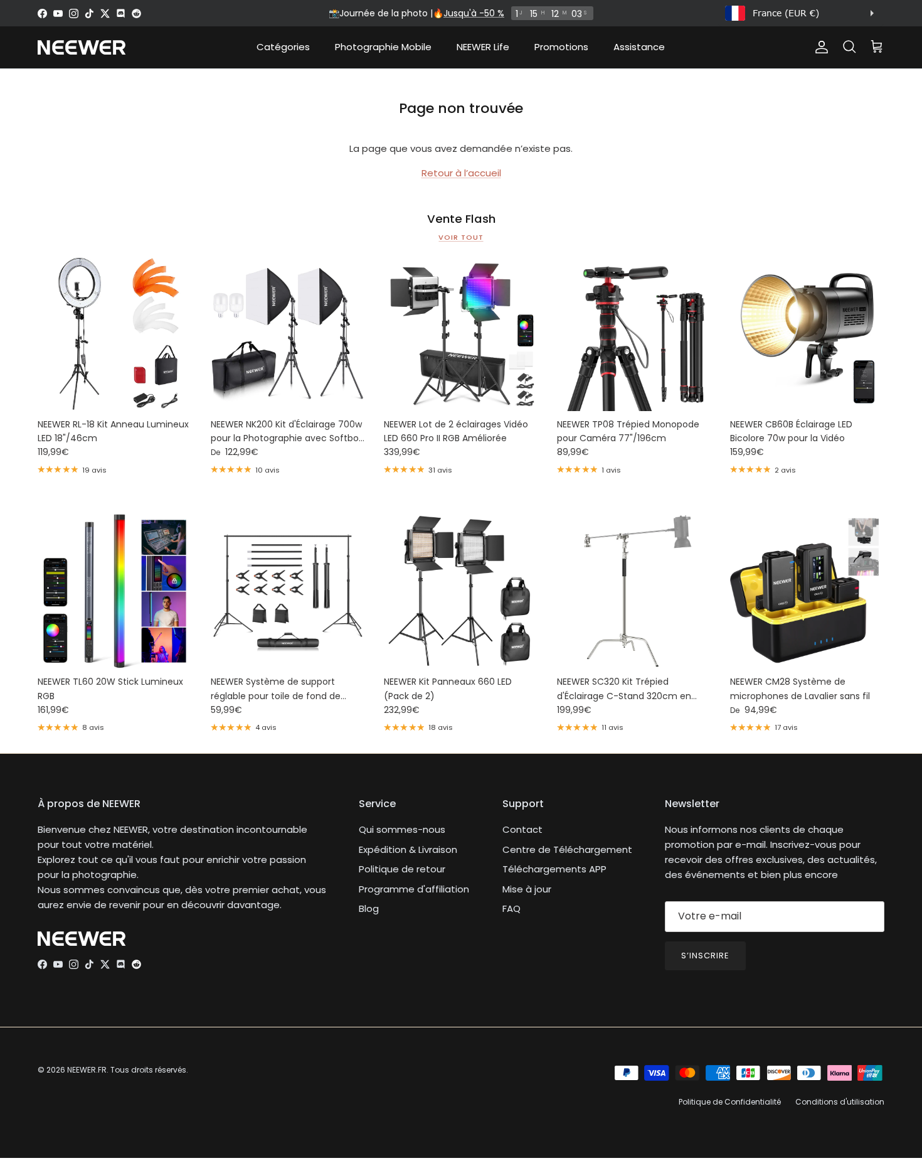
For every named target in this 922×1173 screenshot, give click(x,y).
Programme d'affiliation (414, 889)
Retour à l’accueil (461, 172)
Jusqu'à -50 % (473, 13)
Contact (522, 829)
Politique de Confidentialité (730, 1101)
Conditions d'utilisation (839, 1101)
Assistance (639, 46)
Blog (369, 908)
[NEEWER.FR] (81, 47)
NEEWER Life (483, 46)
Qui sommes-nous (402, 829)
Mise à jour (526, 889)
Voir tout (460, 237)
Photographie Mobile (383, 46)
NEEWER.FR (87, 1069)
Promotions (561, 46)
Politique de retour (402, 869)
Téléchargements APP (554, 869)
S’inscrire (705, 955)
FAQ (511, 908)
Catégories (283, 46)
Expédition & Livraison (408, 849)
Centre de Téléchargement (567, 849)
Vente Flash (461, 219)
